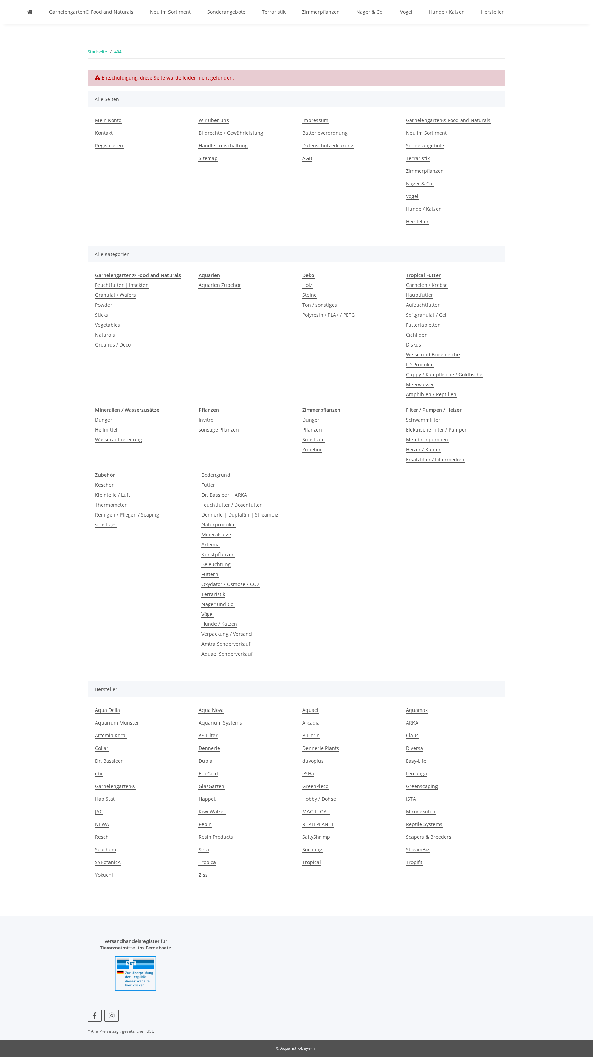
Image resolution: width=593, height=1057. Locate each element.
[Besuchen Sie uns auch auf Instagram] (111, 1016)
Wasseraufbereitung (118, 439)
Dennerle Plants (320, 748)
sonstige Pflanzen (219, 429)
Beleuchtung (216, 564)
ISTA (411, 798)
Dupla (205, 760)
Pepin (205, 824)
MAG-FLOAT (315, 811)
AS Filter (208, 735)
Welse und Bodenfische (433, 354)
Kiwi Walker (212, 811)
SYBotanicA (108, 862)
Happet (207, 798)
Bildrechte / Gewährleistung (231, 133)
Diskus (413, 344)
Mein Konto (108, 120)
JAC (99, 811)
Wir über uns (214, 120)
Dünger (103, 419)
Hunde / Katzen (447, 12)
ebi (98, 773)
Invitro (206, 419)
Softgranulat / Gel (426, 315)
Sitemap (208, 158)
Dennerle (209, 748)
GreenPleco (315, 786)
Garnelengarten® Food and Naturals (91, 12)
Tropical (311, 862)
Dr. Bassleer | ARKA (224, 494)
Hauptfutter (419, 295)
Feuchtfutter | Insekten (122, 285)
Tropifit (414, 862)
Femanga (416, 773)
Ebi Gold (208, 773)
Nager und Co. (218, 604)
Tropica (207, 862)
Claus (412, 735)
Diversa (414, 748)
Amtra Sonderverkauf (226, 644)
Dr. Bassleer (109, 760)
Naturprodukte (218, 524)
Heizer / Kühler (423, 449)
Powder (103, 305)
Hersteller (492, 12)
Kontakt (104, 133)
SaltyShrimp (316, 837)
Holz (307, 285)
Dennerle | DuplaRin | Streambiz (239, 514)
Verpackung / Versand (226, 634)
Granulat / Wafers (115, 295)
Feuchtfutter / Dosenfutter (231, 504)
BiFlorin (311, 735)
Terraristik (274, 12)
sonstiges (106, 524)
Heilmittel (106, 429)
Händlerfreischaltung (223, 145)
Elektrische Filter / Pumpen (437, 429)
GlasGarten (211, 786)
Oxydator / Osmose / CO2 (230, 584)
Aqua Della (107, 710)
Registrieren (109, 145)
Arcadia (311, 722)
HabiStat (105, 798)
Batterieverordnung (325, 133)
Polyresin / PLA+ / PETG (328, 315)
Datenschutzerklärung (327, 145)
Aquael (310, 710)
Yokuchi (104, 875)
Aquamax (417, 710)
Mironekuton (420, 811)
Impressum (315, 120)
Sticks (101, 315)
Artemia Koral (111, 735)
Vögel (406, 12)
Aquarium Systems (220, 722)
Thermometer (111, 504)
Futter (208, 485)
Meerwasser (420, 384)
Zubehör (312, 449)
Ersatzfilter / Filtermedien (435, 459)
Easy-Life (416, 760)
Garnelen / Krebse (427, 285)
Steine (309, 295)
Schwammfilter (423, 419)
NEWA (102, 824)
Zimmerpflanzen (321, 12)
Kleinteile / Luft (112, 494)
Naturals (105, 334)
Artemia (210, 544)
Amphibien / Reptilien (431, 394)
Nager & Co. (370, 12)
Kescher (104, 485)
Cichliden (417, 334)
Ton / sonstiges (319, 305)
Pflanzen (312, 429)
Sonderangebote (226, 12)
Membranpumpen (427, 439)
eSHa (308, 773)
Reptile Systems (424, 824)
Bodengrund (215, 475)
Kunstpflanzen (218, 554)
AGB (307, 158)
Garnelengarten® (115, 786)
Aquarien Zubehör (220, 285)
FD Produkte (420, 364)
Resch (102, 837)
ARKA (412, 722)
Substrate (313, 439)
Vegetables (107, 324)
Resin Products (216, 837)
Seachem (105, 849)
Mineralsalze (216, 534)
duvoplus (313, 760)
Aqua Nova (211, 710)
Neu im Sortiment (170, 12)
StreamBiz (417, 849)
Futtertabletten (423, 324)
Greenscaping (422, 786)
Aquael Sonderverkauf (227, 654)
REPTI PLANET (318, 824)
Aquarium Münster (117, 722)
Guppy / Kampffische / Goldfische (444, 374)
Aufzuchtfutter (423, 305)
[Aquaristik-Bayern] (30, 12)
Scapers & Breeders (428, 837)
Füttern (209, 574)
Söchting (312, 849)
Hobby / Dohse (319, 798)
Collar (101, 748)
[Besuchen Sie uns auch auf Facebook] (95, 1016)
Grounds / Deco (113, 344)
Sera (204, 849)
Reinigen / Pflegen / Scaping (127, 514)
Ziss (203, 875)
